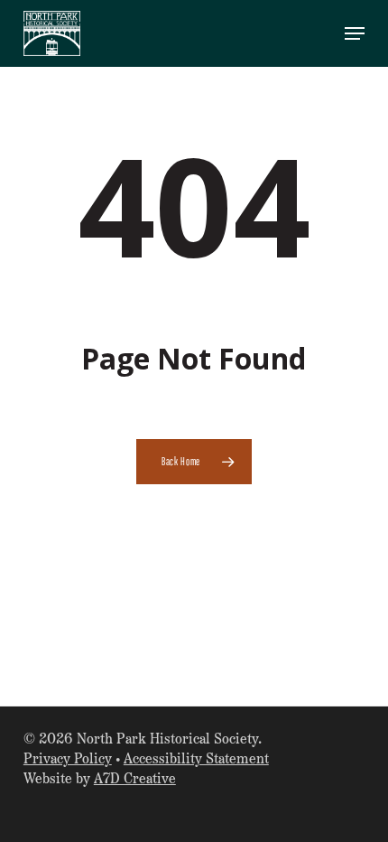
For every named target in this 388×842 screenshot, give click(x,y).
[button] (355, 33)
